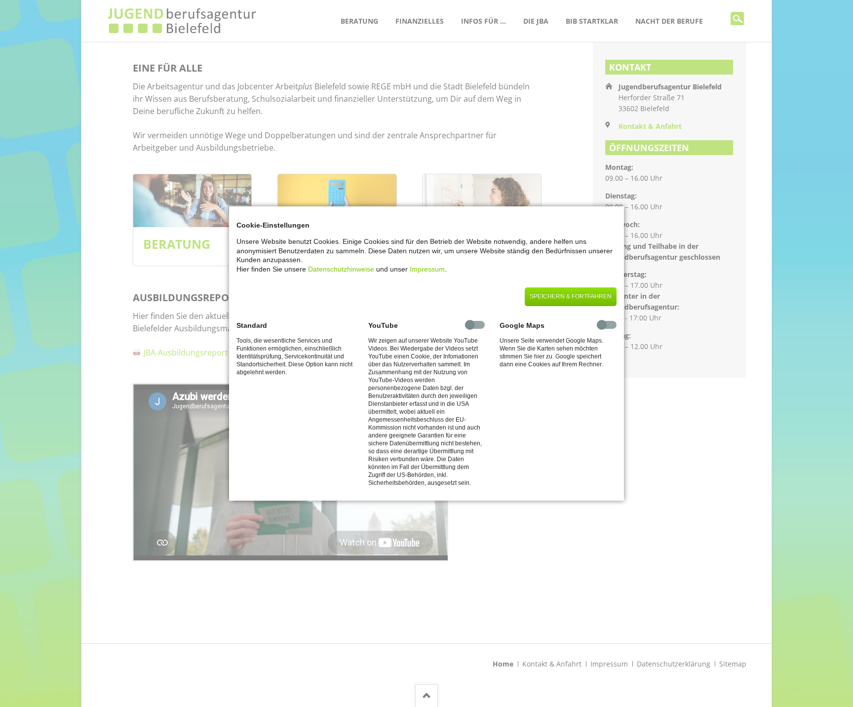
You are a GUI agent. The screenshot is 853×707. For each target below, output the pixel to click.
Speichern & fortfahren (571, 296)
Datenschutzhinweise (341, 269)
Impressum (427, 269)
